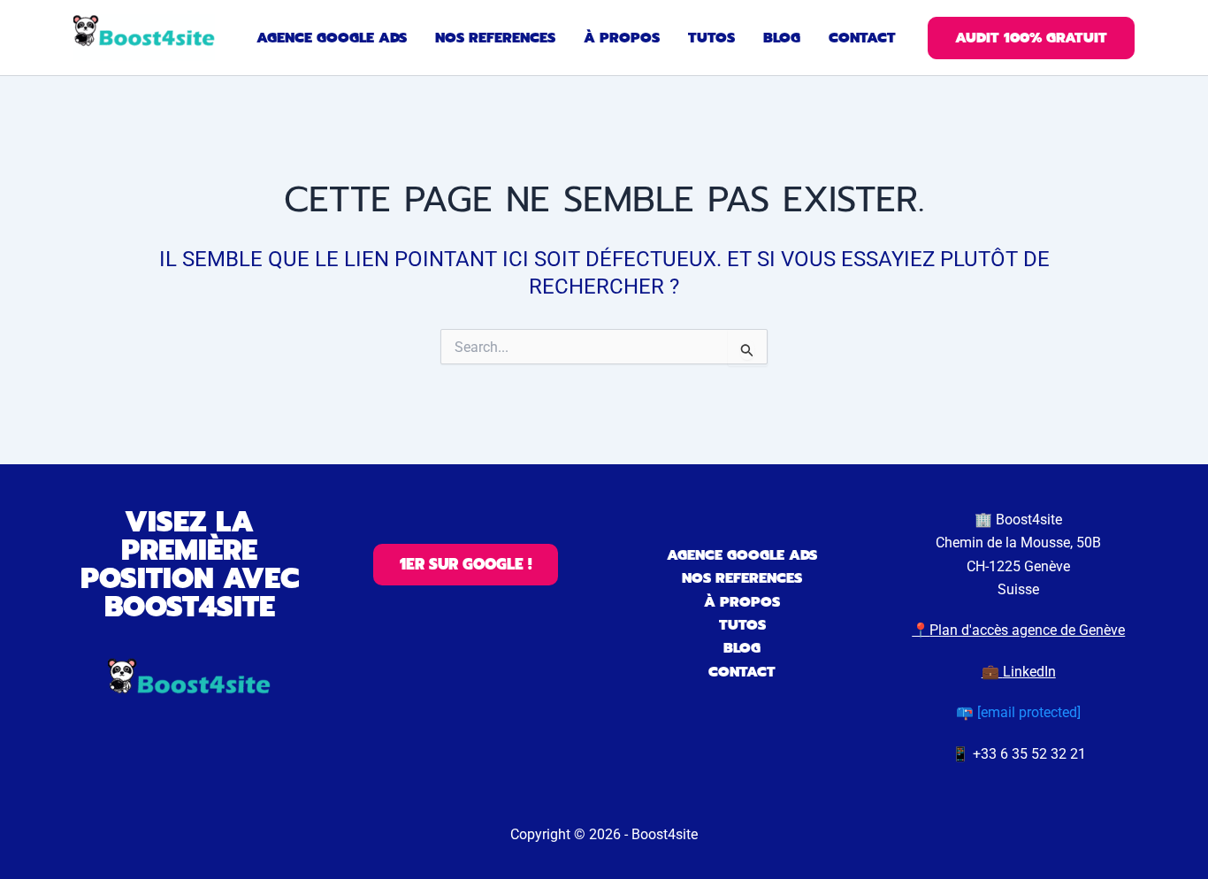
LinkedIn (1029, 671)
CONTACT (742, 672)
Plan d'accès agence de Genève (1027, 630)
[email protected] (1029, 712)
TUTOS (742, 625)
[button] (1031, 38)
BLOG (742, 648)
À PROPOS (742, 602)
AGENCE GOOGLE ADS (742, 555)
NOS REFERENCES (742, 578)
